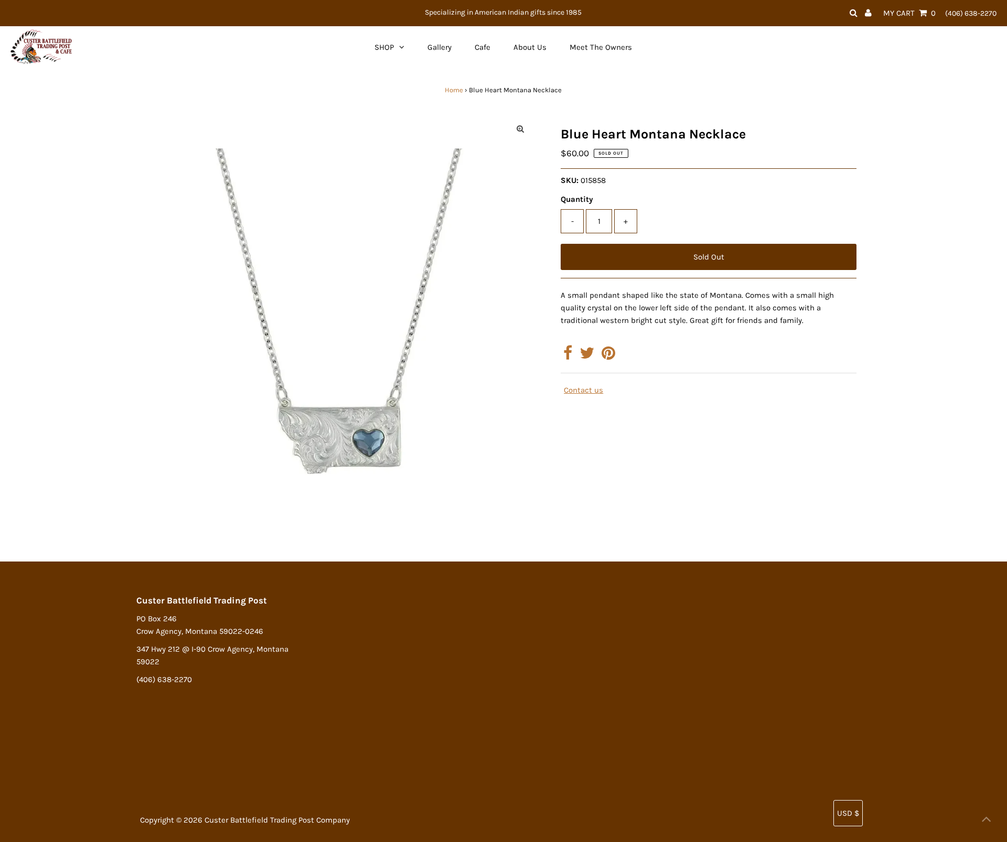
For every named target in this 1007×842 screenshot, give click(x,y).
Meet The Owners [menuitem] (601, 47)
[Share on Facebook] (567, 356)
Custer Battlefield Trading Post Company (277, 820)
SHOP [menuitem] (384, 47)
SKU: (570, 180)
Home (454, 90)
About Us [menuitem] (530, 47)
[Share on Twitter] (587, 356)
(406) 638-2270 (971, 13)
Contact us (583, 390)
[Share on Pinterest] (608, 356)
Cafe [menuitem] (482, 47)
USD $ (848, 813)
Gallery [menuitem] (439, 47)
